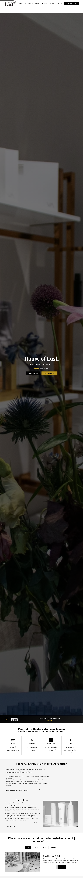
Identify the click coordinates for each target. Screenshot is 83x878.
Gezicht (36, 847)
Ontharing (53, 847)
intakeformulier (33, 781)
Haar (28, 847)
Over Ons (37, 3)
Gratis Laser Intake (49, 373)
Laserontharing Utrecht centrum (40, 789)
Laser (44, 847)
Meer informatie (49, 867)
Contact (52, 3)
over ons (27, 822)
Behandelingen (28, 3)
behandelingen (43, 783)
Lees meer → (49, 720)
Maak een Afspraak (33, 373)
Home (20, 3)
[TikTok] (61, 3)
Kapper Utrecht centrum (25, 789)
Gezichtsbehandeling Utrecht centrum (14, 790)
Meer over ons (11, 826)
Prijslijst (44, 3)
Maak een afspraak (71, 3)
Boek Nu (62, 867)
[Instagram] (58, 3)
